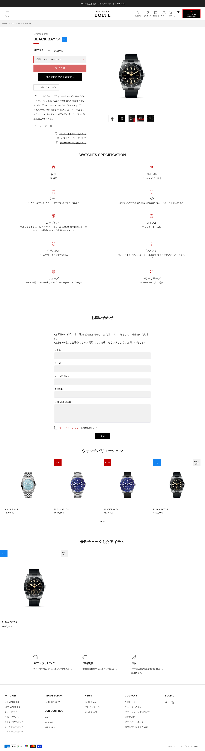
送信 (102, 436)
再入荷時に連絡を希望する (60, 77)
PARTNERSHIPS (92, 707)
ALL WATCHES (12, 702)
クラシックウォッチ (14, 721)
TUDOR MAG (91, 702)
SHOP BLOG (91, 712)
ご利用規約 (130, 717)
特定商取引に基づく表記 (136, 726)
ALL (13, 23)
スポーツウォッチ (13, 717)
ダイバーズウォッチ (14, 731)
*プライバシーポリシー (70, 428)
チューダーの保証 (133, 707)
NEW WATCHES (12, 707)
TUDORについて (52, 702)
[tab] (101, 521)
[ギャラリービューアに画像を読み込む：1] (112, 118)
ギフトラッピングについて (73, 138)
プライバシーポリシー (135, 721)
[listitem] (102, 3)
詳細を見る (136, 673)
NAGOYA (49, 722)
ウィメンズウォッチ (14, 726)
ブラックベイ (11, 712)
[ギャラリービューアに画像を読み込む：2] (121, 118)
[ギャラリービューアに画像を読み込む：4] (140, 118)
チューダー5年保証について (73, 142)
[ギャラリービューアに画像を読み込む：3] (131, 118)
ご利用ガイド (131, 702)
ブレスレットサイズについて (72, 133)
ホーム (5, 23)
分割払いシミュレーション (49, 59)
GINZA (48, 717)
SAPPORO (50, 727)
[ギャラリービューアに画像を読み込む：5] (150, 118)
